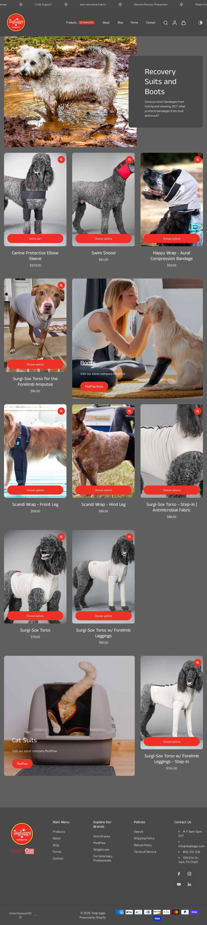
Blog (120, 22)
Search (138, 832)
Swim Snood (103, 253)
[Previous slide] (7, 199)
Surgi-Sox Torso (35, 630)
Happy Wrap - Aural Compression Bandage (172, 256)
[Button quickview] (61, 159)
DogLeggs (98, 913)
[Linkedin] (189, 884)
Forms (134, 22)
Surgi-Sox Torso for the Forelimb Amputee (35, 382)
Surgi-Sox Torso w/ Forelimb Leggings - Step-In (172, 759)
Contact (150, 22)
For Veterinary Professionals (102, 858)
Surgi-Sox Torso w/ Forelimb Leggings (103, 633)
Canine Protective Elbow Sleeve (35, 256)
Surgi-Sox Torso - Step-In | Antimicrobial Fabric (171, 507)
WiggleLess (101, 849)
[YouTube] (178, 884)
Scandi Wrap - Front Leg (35, 504)
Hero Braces (101, 836)
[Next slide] (63, 199)
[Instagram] (189, 874)
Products (71, 22)
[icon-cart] (183, 22)
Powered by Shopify (93, 917)
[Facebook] (178, 874)
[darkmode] (197, 22)
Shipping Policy (144, 838)
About (106, 22)
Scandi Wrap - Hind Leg (103, 504)
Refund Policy (143, 845)
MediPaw (99, 843)
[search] (165, 23)
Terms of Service (145, 851)
